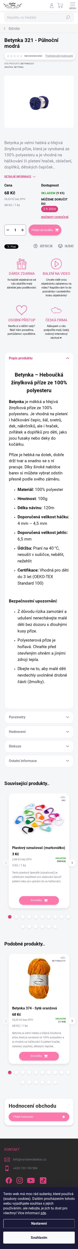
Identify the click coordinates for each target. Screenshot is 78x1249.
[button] (9, 916)
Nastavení (39, 1223)
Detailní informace (17, 176)
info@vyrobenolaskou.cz (29, 1159)
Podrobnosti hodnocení (59, 55)
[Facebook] (8, 1180)
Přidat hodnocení (23, 1116)
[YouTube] (31, 1180)
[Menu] (72, 5)
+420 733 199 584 (25, 1168)
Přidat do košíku (42, 230)
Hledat (68, 17)
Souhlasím (39, 1238)
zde (43, 1213)
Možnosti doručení (54, 217)
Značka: (14, 67)
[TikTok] (42, 1180)
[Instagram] (19, 1180)
